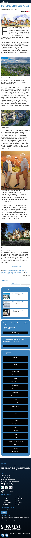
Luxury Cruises (15, 402)
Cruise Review (15, 371)
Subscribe (15, 346)
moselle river (21, 270)
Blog (18, 504)
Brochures (19, 496)
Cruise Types (15, 374)
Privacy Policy (19, 502)
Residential (5, 504)
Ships (15, 427)
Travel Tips (15, 437)
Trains (15, 434)
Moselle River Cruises (15, 266)
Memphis (15, 409)
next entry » (25, 286)
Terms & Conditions (7, 502)
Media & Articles (15, 406)
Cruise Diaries (15, 364)
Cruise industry (15, 367)
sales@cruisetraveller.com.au (9, 479)
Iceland (15, 399)
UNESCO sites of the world (16, 441)
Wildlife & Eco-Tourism (16, 451)
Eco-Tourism (15, 388)
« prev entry (5, 280)
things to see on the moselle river (16, 272)
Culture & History (15, 381)
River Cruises (15, 423)
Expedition (15, 392)
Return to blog (15, 283)
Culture (15, 378)
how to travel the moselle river (11, 270)
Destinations (15, 385)
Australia (15, 357)
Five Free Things (15, 395)
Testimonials (5, 500)
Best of (15, 360)
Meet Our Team (20, 498)
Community (19, 500)
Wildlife (15, 448)
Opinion (15, 416)
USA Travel (15, 444)
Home (4, 496)
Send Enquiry (15, 333)
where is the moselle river (10, 273)
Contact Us (5, 498)
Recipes (15, 420)
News (15, 413)
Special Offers (15, 430)
